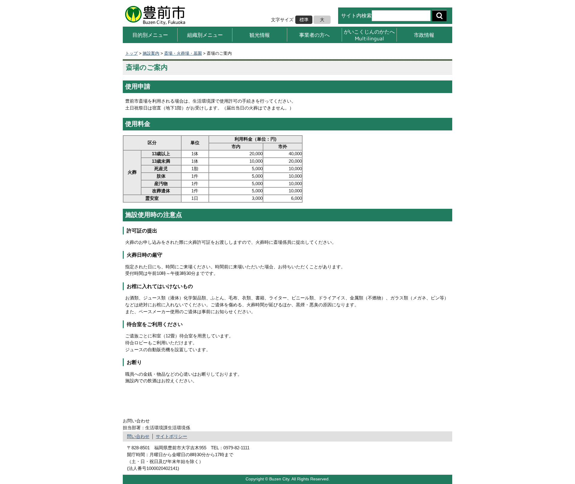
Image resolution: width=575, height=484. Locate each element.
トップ (131, 53)
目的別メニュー (150, 34)
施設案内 (151, 53)
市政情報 (424, 34)
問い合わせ (138, 436)
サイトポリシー (171, 436)
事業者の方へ (314, 34)
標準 (303, 19)
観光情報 (259, 34)
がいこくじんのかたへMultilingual (369, 35)
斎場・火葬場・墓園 (183, 53)
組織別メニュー (205, 34)
